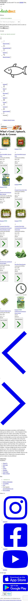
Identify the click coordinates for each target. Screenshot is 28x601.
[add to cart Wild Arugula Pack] (16, 151)
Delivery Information (7, 482)
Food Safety (5, 472)
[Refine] (1, 124)
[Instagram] (15, 520)
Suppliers (5, 470)
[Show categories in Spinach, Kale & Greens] (26, 120)
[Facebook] (15, 547)
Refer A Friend (6, 473)
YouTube (5, 570)
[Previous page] (14, 376)
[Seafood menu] (7, 84)
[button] (6, 153)
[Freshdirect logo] (8, 12)
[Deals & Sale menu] (9, 43)
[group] (14, 120)
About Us (5, 463)
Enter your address (6, 18)
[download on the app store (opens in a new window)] (15, 583)
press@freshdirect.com (8, 488)
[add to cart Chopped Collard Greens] (1, 307)
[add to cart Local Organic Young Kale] (16, 223)
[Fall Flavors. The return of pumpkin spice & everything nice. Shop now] (11, 129)
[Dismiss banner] (1, 6)
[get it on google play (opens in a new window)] (15, 590)
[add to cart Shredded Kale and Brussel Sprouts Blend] (1, 258)
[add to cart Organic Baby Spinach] (1, 189)
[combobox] (9, 22)
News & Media (6, 490)
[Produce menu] (7, 52)
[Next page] (14, 427)
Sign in (2, 34)
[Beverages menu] (8, 93)
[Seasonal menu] (7, 115)
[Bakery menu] (6, 98)
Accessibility (6, 483)
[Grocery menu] (7, 107)
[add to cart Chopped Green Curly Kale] (16, 186)
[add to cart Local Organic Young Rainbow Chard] (1, 223)
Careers (4, 468)
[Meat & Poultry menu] (10, 57)
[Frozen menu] (6, 102)
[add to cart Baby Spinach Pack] (1, 151)
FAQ (4, 485)
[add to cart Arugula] (16, 261)
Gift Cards (5, 465)
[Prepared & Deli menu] (10, 48)
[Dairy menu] (6, 89)
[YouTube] (15, 568)
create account (10, 34)
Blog (4, 466)
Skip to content (4, 0)
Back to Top (3, 458)
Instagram (5, 521)
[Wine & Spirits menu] (10, 111)
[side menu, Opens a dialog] (1, 8)
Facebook (5, 549)
